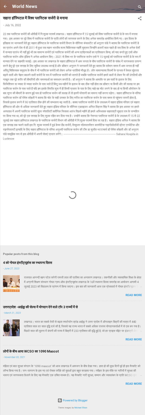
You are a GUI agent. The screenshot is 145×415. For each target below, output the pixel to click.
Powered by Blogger (75, 400)
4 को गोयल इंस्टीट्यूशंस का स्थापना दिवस (27, 263)
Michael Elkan (80, 407)
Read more (134, 295)
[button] (139, 19)
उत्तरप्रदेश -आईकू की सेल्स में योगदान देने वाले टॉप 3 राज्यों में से (40, 307)
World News (24, 6)
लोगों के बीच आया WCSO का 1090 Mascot (31, 351)
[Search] (139, 7)
